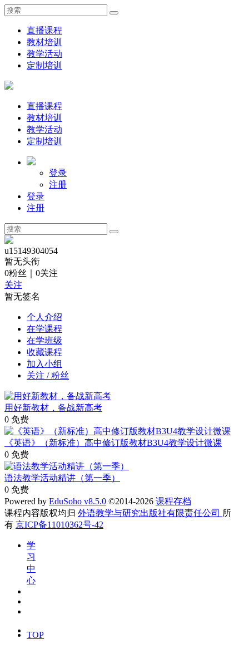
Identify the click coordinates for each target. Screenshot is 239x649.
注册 (58, 184)
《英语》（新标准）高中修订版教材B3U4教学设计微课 (113, 443)
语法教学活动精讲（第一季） (62, 478)
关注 (13, 284)
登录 (58, 173)
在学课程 (44, 328)
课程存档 (173, 501)
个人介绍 (44, 317)
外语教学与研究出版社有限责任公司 (150, 513)
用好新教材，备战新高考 (53, 407)
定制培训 (44, 65)
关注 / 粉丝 (48, 375)
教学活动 (44, 53)
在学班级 (44, 340)
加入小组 (44, 363)
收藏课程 (44, 352)
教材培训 (44, 42)
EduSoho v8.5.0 (77, 501)
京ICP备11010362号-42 (59, 524)
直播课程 (44, 30)
